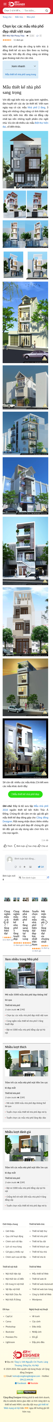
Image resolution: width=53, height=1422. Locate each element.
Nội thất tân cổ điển (15, 1279)
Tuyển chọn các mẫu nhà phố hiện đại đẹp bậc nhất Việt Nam (35, 928)
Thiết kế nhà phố (12, 1005)
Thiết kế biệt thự (39, 1231)
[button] (13, 10)
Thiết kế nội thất (10, 1266)
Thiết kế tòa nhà (39, 1252)
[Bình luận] (37, 35)
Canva (8, 1321)
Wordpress (37, 1299)
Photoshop (10, 1326)
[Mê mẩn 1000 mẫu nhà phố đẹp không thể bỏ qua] (26, 976)
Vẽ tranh (36, 1316)
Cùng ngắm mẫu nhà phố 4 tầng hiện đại (7, 922)
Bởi (4, 35)
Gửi (42, 866)
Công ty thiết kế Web (41, 1294)
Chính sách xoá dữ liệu (16, 1257)
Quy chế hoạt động (14, 1236)
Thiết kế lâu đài (39, 1241)
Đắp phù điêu (38, 1342)
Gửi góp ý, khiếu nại (14, 1252)
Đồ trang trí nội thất (15, 1284)
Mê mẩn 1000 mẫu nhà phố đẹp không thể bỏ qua (25, 1104)
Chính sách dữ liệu (14, 1241)
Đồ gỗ (35, 1337)
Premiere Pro (11, 1337)
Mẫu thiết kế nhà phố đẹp (26, 794)
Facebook (21, 1383)
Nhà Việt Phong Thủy (15, 35)
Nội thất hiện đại (13, 1273)
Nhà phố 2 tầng (36, 107)
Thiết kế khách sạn (40, 1246)
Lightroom (10, 1342)
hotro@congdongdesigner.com (26, 1376)
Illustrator (10, 1332)
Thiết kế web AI (39, 1279)
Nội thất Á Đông (13, 1299)
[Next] (46, 922)
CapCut (9, 1316)
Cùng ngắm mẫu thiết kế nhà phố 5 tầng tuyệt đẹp (16, 925)
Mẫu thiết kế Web (40, 1273)
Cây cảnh (36, 1321)
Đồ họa (6, 1309)
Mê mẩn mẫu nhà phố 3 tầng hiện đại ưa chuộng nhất (45, 926)
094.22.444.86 (26, 1379)
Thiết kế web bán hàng (42, 1289)
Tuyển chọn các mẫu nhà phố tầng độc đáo (26, 1117)
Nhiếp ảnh (37, 1332)
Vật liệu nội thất (13, 1289)
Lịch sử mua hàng (14, 1246)
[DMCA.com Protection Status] (27, 1391)
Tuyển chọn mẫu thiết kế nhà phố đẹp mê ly (26, 1112)
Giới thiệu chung (10, 1224)
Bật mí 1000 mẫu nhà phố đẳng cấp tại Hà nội (25, 1031)
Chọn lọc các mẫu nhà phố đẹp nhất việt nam (27, 1015)
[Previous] (5, 922)
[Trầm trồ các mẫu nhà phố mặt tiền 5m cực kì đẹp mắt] (26, 1063)
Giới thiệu (10, 1231)
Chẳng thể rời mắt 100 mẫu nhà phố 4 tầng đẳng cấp (25, 1198)
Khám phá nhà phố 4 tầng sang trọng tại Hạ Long (26, 925)
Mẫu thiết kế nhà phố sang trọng (20, 74)
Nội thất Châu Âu (13, 1294)
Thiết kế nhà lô (38, 1257)
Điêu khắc (36, 1326)
